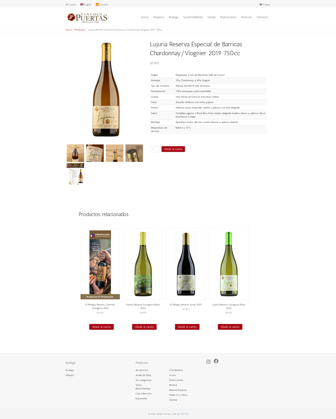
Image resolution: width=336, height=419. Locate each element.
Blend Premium (143, 388)
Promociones (228, 17)
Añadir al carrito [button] (101, 327)
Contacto (262, 17)
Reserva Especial (178, 390)
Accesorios (142, 370)
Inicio (145, 17)
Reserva (173, 385)
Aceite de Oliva (143, 375)
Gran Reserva (176, 370)
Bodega (173, 17)
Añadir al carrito (173, 149)
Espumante (141, 398)
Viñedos (70, 375)
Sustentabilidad (192, 17)
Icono (172, 375)
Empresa (158, 17)
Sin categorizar (144, 380)
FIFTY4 (184, 414)
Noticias (246, 17)
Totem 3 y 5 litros (178, 395)
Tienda (211, 17)
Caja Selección (143, 393)
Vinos (139, 385)
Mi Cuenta (71, 4)
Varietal (173, 399)
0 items (266, 4)
